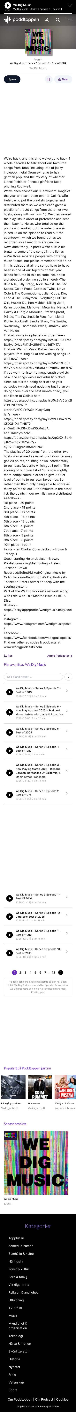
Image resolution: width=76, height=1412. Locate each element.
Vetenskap (16, 1382)
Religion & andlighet (23, 1292)
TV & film (15, 1308)
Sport (13, 1390)
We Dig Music (38, 68)
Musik (13, 1316)
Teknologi (16, 1336)
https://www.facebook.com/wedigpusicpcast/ (37, 638)
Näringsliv (16, 1261)
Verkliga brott (19, 1285)
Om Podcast (44, 1399)
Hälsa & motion (20, 1344)
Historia (14, 1359)
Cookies (62, 1399)
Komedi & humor (21, 1246)
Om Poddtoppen (20, 1399)
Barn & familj (18, 1277)
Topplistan (16, 1238)
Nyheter (14, 1367)
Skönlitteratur (19, 1351)
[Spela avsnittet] (9, 692)
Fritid (12, 1375)
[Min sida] (47, 20)
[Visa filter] (68, 677)
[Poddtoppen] (21, 19)
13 (53, 972)
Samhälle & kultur (21, 1254)
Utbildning (16, 1300)
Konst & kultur (19, 1269)
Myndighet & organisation (18, 1325)
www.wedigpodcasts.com (23, 647)
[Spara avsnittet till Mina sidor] (49, 79)
